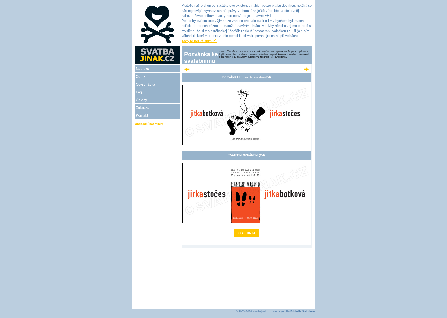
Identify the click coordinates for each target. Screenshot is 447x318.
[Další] (306, 70)
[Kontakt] (157, 115)
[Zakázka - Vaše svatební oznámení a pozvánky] (157, 107)
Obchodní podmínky (149, 123)
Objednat (246, 233)
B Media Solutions (302, 311)
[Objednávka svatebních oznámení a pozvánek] (157, 84)
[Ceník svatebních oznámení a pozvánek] (157, 76)
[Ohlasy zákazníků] (157, 99)
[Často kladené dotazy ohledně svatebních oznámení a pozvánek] (157, 92)
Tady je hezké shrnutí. (199, 41)
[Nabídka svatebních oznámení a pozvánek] (157, 68)
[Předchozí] (187, 70)
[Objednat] (246, 144)
